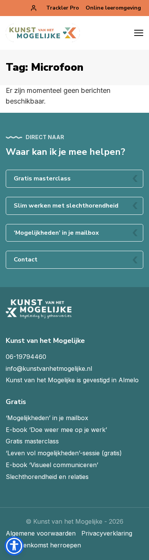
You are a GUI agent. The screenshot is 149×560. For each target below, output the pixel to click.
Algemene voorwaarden (41, 533)
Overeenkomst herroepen (43, 545)
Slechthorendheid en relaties (47, 476)
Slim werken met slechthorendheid (66, 205)
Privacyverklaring (106, 533)
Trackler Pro (62, 7)
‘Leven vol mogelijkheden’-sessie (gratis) (64, 453)
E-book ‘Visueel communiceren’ (52, 465)
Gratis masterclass (42, 178)
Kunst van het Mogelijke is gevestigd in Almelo (72, 380)
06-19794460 (26, 356)
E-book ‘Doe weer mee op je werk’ (56, 429)
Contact (25, 259)
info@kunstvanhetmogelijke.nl (49, 368)
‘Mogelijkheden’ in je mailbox (56, 233)
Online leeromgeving (113, 7)
